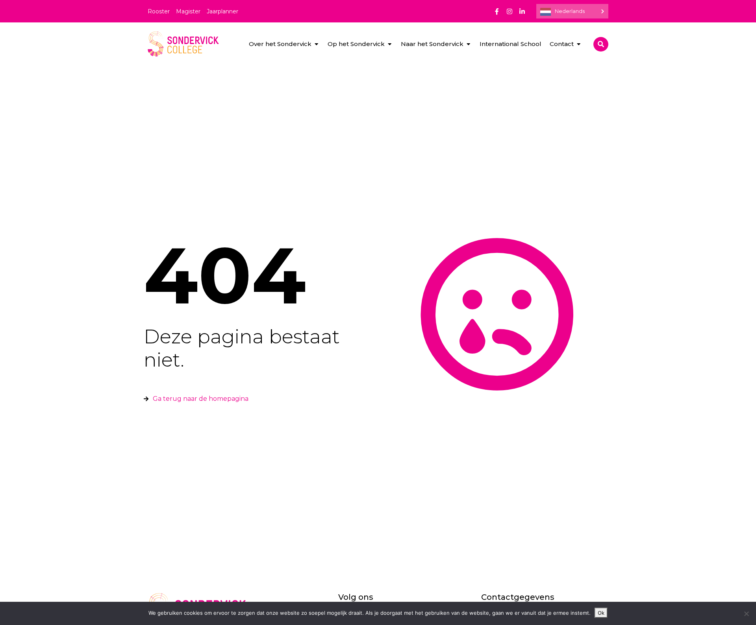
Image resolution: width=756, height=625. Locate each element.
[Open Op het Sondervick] (390, 44)
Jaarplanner (222, 11)
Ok (601, 613)
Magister (188, 11)
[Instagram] (509, 11)
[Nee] (746, 614)
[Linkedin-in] (522, 11)
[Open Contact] (579, 44)
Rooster (159, 11)
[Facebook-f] (497, 11)
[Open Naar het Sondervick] (468, 44)
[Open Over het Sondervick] (316, 44)
